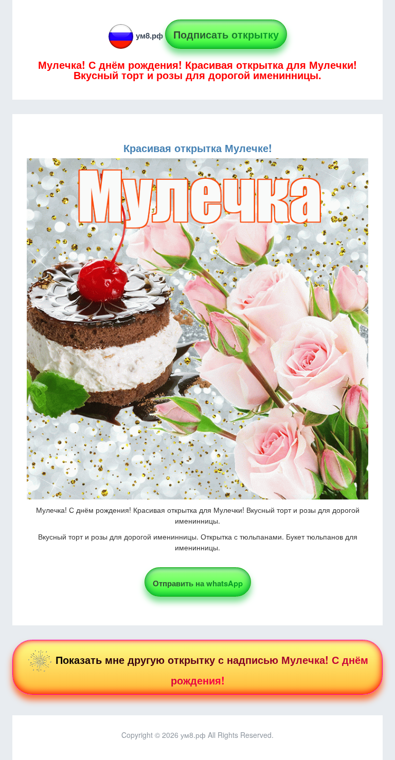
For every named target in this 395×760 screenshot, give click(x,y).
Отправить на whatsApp (198, 583)
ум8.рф (149, 35)
